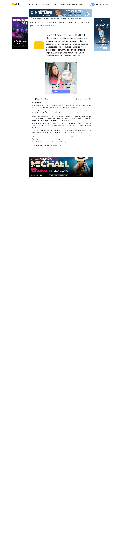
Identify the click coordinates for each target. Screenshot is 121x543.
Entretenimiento (72, 5)
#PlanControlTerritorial (39, 142)
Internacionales (46, 5)
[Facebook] (96, 4)
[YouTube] (107, 4)
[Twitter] (100, 4)
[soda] (64, 13)
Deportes (62, 5)
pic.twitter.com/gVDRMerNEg (56, 142)
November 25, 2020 (57, 145)
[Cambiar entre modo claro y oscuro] (92, 4)
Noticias (37, 5)
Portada (30, 5)
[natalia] (43, 167)
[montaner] (96, 34)
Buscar (81, 5)
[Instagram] (103, 4)
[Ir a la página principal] (16, 4)
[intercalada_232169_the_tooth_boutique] (61, 78)
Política (55, 5)
